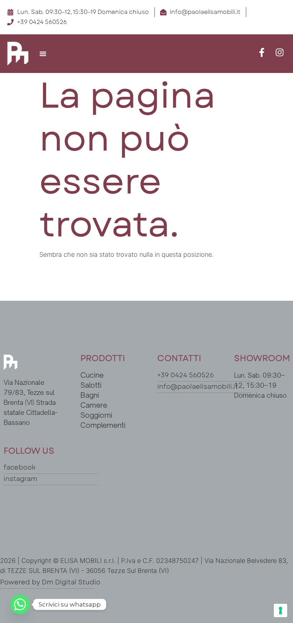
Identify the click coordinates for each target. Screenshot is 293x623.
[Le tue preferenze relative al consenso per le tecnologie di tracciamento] (280, 610)
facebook (19, 467)
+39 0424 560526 (185, 375)
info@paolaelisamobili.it (197, 386)
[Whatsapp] (20, 604)
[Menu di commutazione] (42, 53)
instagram (20, 479)
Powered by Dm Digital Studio (50, 582)
